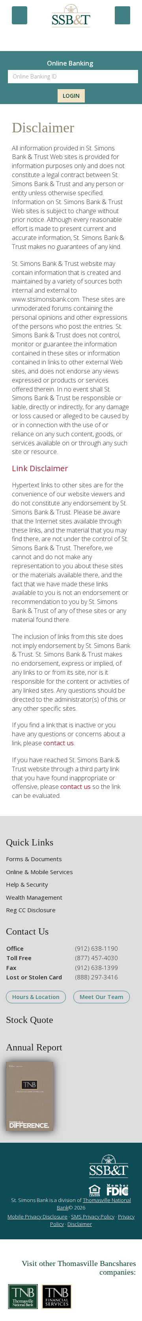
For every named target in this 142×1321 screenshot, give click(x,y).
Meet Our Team (101, 997)
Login (71, 95)
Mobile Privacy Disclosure (37, 1216)
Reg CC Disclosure (31, 910)
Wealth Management (34, 897)
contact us (58, 743)
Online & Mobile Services (39, 872)
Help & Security (27, 884)
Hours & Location (36, 997)
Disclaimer (79, 1224)
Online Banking (70, 63)
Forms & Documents (34, 859)
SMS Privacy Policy (92, 1216)
